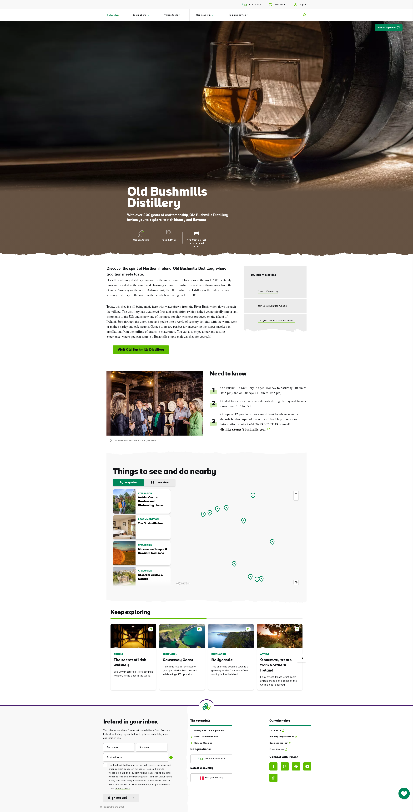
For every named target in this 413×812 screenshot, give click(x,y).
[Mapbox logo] (183, 583)
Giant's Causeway (268, 291)
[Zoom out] (296, 498)
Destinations (139, 15)
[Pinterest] (296, 766)
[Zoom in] (296, 493)
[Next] (301, 658)
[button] (151, 628)
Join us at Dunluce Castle (272, 306)
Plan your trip (203, 15)
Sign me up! (117, 798)
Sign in (303, 5)
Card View (162, 482)
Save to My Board (386, 27)
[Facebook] (273, 766)
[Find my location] (296, 582)
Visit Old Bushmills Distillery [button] (141, 349)
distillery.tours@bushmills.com (243, 429)
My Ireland (280, 4)
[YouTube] (307, 766)
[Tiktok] (273, 778)
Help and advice (237, 15)
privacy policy (123, 788)
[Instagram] (285, 766)
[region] (237, 537)
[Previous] (111, 658)
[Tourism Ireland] (116, 15)
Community (255, 4)
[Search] (303, 15)
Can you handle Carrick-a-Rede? (276, 320)
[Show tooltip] (171, 757)
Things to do (171, 15)
